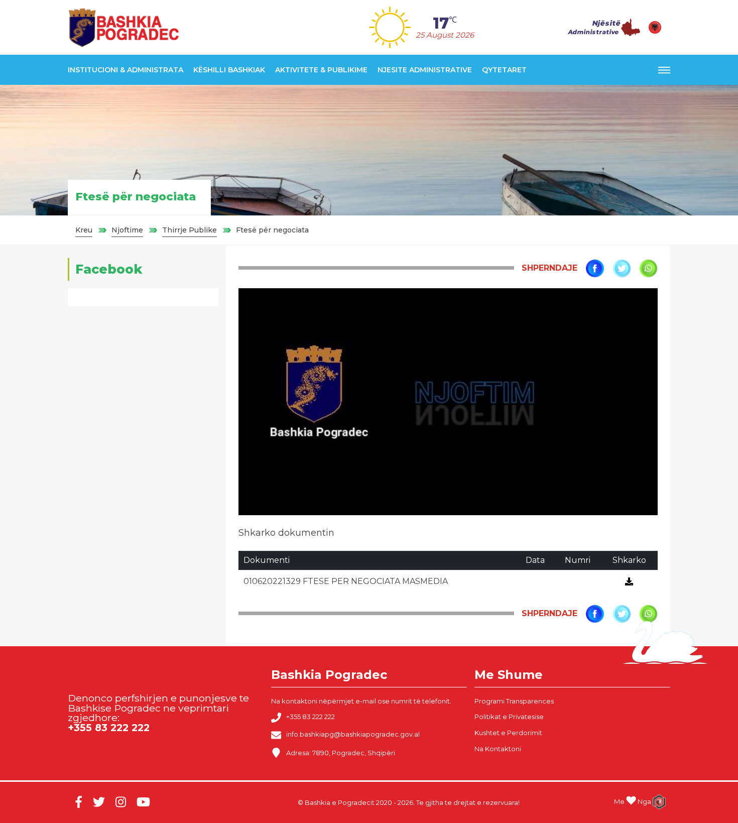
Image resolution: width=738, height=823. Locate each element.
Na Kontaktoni (497, 749)
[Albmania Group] (655, 801)
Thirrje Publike (189, 229)
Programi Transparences (514, 701)
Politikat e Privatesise (509, 717)
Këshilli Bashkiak (229, 69)
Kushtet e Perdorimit (508, 733)
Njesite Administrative (425, 69)
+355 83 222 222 (310, 717)
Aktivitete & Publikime (321, 69)
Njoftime (127, 229)
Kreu (83, 229)
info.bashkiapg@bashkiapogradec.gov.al (353, 735)
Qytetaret (504, 69)
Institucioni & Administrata (125, 69)
